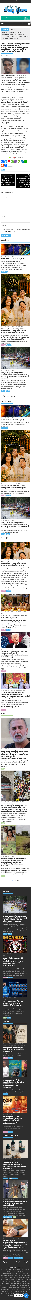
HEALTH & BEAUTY (13, 1178)
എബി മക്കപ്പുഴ (16, 1238)
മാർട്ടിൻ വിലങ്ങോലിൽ (16, 690)
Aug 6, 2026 (7, 1078)
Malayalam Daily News (10, 396)
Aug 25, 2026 (5, 749)
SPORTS (8, 390)
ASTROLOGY (4, 271)
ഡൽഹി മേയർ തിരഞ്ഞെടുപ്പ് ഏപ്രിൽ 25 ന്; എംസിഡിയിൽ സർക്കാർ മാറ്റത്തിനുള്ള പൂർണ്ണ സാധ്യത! (8, 179)
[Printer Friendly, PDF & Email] (16, 158)
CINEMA (10, 1057)
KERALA (3, 169)
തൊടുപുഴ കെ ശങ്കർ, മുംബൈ (18, 611)
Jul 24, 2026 (7, 1199)
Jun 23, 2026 (7, 1238)
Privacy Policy (12, 1267)
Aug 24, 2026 (7, 997)
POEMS (8, 629)
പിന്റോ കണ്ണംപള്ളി (15, 326)
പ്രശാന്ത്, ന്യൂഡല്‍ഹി (16, 749)
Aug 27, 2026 (5, 256)
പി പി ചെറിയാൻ (17, 1043)
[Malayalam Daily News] (2, 23)
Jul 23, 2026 (7, 1114)
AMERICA (4, 345)
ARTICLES (9, 345)
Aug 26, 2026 (5, 370)
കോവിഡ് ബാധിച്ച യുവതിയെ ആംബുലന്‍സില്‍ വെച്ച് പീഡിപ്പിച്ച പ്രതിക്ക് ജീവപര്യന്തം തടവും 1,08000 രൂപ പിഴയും (23, 180)
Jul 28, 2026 (7, 1158)
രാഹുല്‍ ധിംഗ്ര (15, 1158)
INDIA (3, 768)
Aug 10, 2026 (7, 1043)
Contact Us (20, 1267)
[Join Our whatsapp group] (26, 1295)
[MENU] (29, 23)
